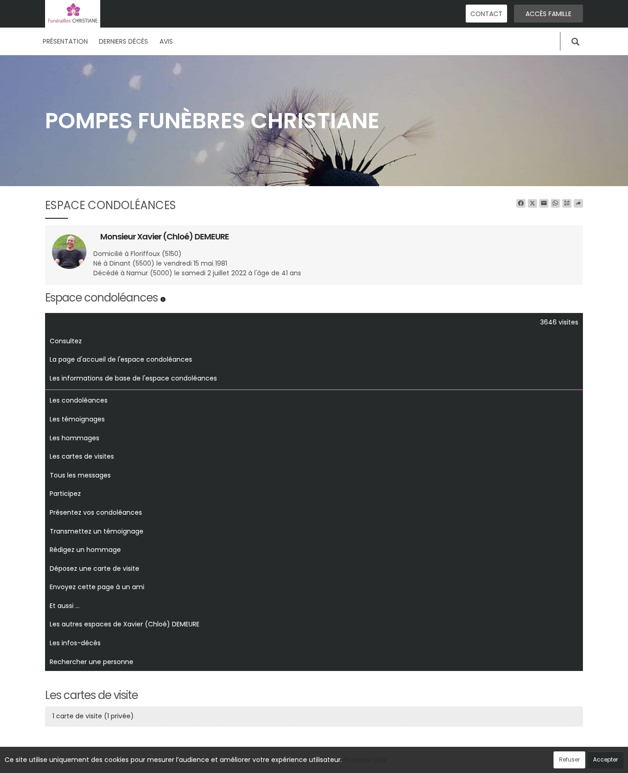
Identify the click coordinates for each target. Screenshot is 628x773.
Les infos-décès (75, 643)
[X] (532, 203)
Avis (166, 41)
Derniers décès (123, 41)
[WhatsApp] (555, 203)
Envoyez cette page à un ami (97, 586)
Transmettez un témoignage (96, 531)
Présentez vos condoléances (96, 512)
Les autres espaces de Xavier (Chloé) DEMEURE (125, 624)
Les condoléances (79, 400)
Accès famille (548, 13)
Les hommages (74, 438)
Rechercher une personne (91, 661)
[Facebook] (520, 203)
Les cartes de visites (82, 456)
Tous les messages (80, 475)
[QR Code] (566, 203)
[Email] (543, 203)
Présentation (65, 41)
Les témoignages (77, 419)
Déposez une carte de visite (94, 568)
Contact (486, 13)
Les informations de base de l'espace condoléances (133, 378)
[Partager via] (578, 203)
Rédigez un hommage (85, 549)
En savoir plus (365, 759)
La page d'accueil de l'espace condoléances (121, 359)
